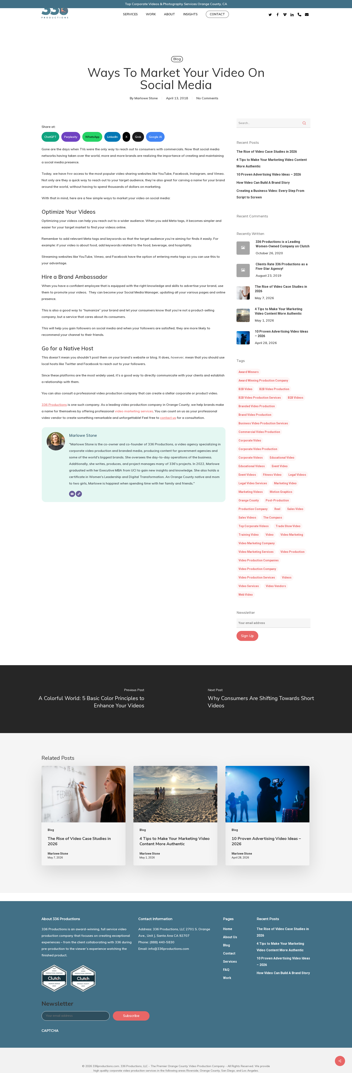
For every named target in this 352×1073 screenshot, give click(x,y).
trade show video (288, 526)
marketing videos (251, 491)
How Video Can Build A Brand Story (263, 183)
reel (277, 509)
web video (246, 594)
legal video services (253, 483)
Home (227, 929)
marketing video (285, 483)
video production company (257, 569)
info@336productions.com (168, 949)
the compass (272, 517)
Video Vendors (276, 586)
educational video (282, 457)
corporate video (250, 440)
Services (230, 961)
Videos (287, 577)
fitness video (272, 474)
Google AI (155, 137)
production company (253, 509)
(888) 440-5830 (162, 942)
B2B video (245, 389)
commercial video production (259, 432)
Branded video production (257, 406)
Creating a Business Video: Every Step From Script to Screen (270, 194)
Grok (138, 137)
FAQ (226, 970)
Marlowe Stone (146, 98)
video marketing (291, 534)
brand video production (255, 414)
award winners (249, 372)
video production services (257, 577)
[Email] (72, 494)
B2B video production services (260, 397)
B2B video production (274, 389)
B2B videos (295, 397)
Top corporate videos (254, 526)
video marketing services (134, 411)
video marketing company (257, 543)
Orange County (249, 500)
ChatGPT (50, 137)
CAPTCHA (50, 1031)
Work (227, 978)
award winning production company (263, 380)
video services (249, 586)
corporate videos (251, 457)
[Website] (79, 494)
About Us (230, 937)
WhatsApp (92, 137)
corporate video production (258, 449)
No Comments (207, 98)
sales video (295, 509)
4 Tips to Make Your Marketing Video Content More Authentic (271, 163)
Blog (177, 59)
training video (249, 534)
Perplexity (70, 137)
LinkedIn (112, 137)
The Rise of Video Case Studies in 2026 (266, 152)
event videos (247, 474)
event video (280, 466)
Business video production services (263, 423)
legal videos (297, 474)
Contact (229, 953)
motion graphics (281, 491)
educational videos (252, 466)
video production (292, 551)
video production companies (259, 560)
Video (270, 534)
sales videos (247, 517)
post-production (277, 500)
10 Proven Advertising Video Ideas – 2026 (268, 174)
